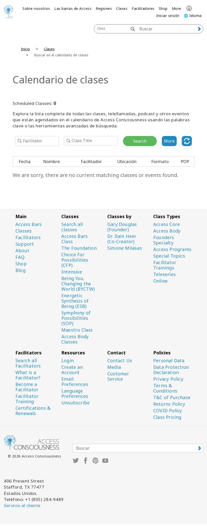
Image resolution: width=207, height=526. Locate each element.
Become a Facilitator (26, 387)
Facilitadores (143, 8)
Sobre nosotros (36, 8)
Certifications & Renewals (32, 410)
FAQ (20, 257)
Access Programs (172, 249)
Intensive (71, 272)
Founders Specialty (163, 240)
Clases (121, 8)
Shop (163, 8)
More (176, 8)
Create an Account (72, 369)
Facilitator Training (26, 399)
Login (67, 360)
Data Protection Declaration (171, 369)
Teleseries (164, 274)
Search (140, 141)
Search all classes (72, 227)
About (22, 250)
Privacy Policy (168, 379)
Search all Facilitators (28, 363)
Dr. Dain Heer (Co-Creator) (122, 239)
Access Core (166, 224)
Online (160, 281)
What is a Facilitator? (27, 375)
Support (24, 244)
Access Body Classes (75, 339)
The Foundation (79, 248)
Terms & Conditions (165, 388)
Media (114, 367)
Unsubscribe (75, 402)
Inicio (25, 49)
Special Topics (169, 256)
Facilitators (28, 237)
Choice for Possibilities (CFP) (74, 260)
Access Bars (28, 224)
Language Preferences (74, 393)
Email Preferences (74, 381)
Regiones (104, 8)
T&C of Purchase (171, 397)
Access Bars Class (74, 239)
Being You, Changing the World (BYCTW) (78, 284)
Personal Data (169, 360)
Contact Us (119, 360)
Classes (23, 231)
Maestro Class (77, 330)
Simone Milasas (124, 248)
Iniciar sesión (167, 15)
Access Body (166, 231)
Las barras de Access (72, 8)
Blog (20, 270)
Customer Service (118, 376)
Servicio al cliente (22, 505)
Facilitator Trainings (164, 265)
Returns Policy (169, 404)
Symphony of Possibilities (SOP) (76, 318)
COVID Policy (167, 410)
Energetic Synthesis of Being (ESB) (75, 301)
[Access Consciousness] (8, 11)
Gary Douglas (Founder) (122, 227)
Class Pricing (167, 417)
